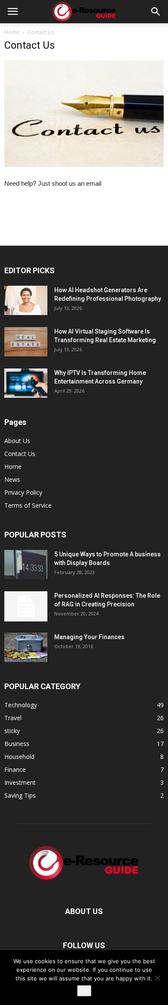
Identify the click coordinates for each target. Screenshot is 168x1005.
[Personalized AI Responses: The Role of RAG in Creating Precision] (25, 606)
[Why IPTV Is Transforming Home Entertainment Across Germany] (25, 383)
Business (16, 744)
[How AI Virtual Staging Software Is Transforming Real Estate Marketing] (25, 342)
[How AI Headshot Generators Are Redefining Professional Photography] (25, 300)
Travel (13, 718)
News (12, 479)
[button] (156, 11)
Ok (84, 990)
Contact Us (19, 453)
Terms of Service (28, 505)
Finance (15, 769)
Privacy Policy (23, 492)
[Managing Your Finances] (25, 647)
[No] (157, 978)
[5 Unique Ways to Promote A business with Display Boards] (25, 565)
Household (19, 756)
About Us (17, 441)
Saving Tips (20, 795)
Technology (20, 705)
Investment (20, 782)
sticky (12, 731)
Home (11, 32)
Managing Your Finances (89, 637)
